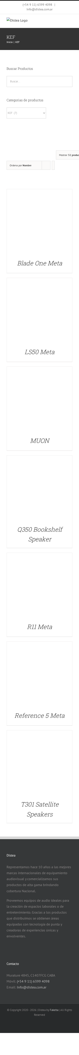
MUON (39, 441)
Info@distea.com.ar (40, 9)
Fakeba (54, 1010)
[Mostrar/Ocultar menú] (69, 22)
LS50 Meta (39, 352)
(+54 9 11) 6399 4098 (33, 981)
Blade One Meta (39, 263)
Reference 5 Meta (39, 715)
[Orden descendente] (53, 165)
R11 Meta (39, 627)
